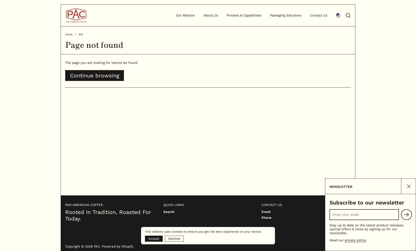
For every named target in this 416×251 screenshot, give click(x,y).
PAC (97, 246)
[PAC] (76, 15)
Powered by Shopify (117, 246)
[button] (338, 15)
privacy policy (355, 240)
